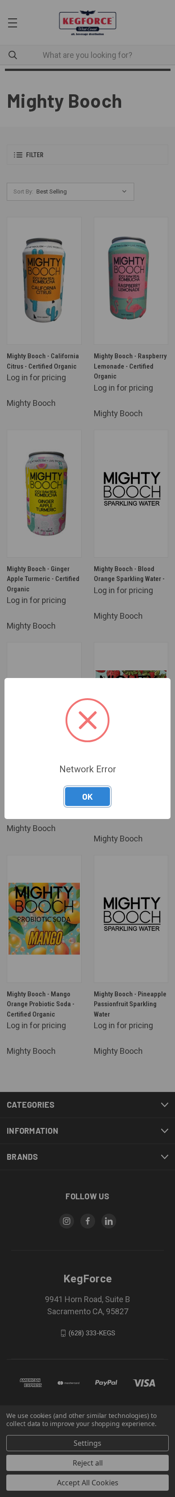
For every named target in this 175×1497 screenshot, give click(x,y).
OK (87, 796)
